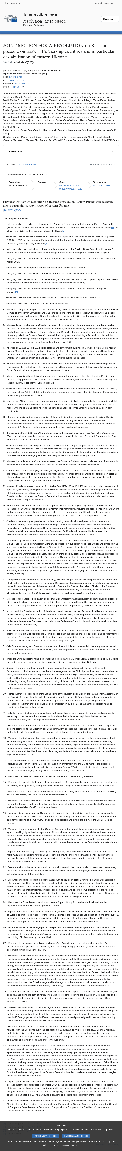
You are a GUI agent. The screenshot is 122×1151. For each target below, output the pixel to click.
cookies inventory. (71, 1145)
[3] (46, 243)
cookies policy (48, 1145)
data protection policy (100, 1141)
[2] (63, 231)
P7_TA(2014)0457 (102, 185)
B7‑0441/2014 (21, 83)
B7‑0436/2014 (16, 77)
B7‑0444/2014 (16, 87)
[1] (112, 227)
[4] (16, 292)
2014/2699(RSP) (27, 164)
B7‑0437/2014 (17, 80)
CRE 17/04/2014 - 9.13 (70, 189)
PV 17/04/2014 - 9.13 (70, 185)
